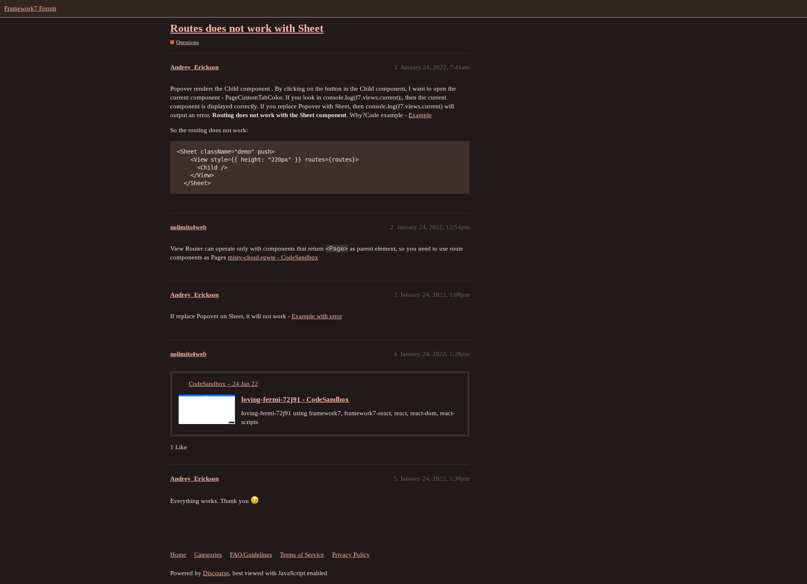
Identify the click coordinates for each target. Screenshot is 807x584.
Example (420, 115)
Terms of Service (302, 554)
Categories (208, 554)
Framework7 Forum (30, 8)
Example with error (317, 316)
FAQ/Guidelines (251, 554)
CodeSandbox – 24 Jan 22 (223, 383)
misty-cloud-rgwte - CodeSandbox (273, 257)
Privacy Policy (351, 554)
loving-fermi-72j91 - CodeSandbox (295, 399)
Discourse (216, 573)
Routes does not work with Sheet (247, 28)
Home (178, 554)
